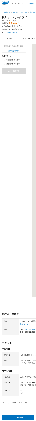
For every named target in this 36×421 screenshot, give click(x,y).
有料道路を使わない (13, 64)
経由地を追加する (14, 51)
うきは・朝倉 (23, 12)
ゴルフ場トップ (11, 38)
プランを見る (18, 417)
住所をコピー (27, 324)
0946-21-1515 (12, 32)
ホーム (14, 3)
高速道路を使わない (13, 60)
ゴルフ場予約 (6, 12)
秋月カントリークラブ (14, 17)
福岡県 (15, 12)
